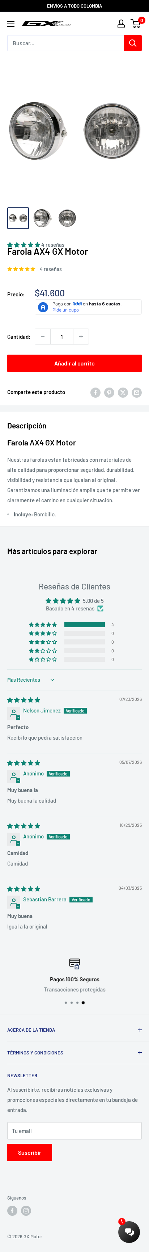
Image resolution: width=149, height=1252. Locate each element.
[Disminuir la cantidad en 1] (42, 336)
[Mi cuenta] (121, 24)
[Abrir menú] (10, 24)
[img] (23, 700)
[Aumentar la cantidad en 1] (81, 336)
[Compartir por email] (137, 391)
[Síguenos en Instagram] (26, 1211)
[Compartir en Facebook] (95, 391)
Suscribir (29, 1152)
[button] (43, 624)
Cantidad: (18, 336)
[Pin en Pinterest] (109, 391)
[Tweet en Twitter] (123, 391)
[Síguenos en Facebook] (12, 1211)
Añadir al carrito (74, 363)
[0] (135, 23)
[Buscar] (133, 43)
